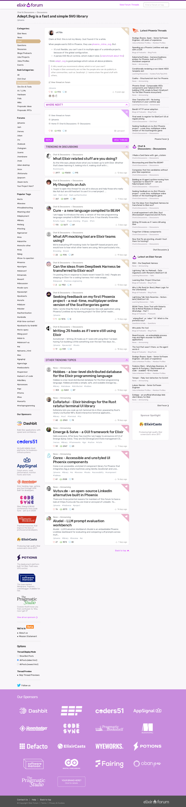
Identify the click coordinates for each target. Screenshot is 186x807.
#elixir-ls (21, 338)
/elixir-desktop (23, 165)
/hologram (21, 148)
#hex (19, 397)
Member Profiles (159, 43)
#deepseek (57, 281)
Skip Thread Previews (29, 675)
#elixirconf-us (23, 342)
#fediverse (66, 505)
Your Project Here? (25, 186)
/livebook (21, 144)
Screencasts (155, 105)
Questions (152, 323)
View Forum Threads (129, 5)
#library (56, 386)
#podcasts (22, 296)
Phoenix (152, 30)
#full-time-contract (26, 321)
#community (58, 169)
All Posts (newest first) (28, 664)
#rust (63, 416)
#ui (71, 472)
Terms (44, 803)
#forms (20, 393)
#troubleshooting (25, 208)
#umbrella (21, 317)
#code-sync (22, 288)
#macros (21, 262)
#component (110, 472)
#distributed (77, 386)
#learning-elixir (23, 212)
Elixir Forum (155, 256)
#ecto (20, 199)
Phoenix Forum (161, 139)
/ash (55, 195)
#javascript (67, 345)
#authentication (24, 313)
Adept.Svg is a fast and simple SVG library (52, 16)
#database (65, 386)
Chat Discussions (160, 250)
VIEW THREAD (121, 140)
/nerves (56, 442)
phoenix (55, 120)
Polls (19, 98)
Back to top (120, 550)
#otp (19, 250)
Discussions (42, 12)
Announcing (65, 368)
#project (76, 505)
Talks (152, 275)
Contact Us (22, 800)
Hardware (21, 94)
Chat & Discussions (25, 12)
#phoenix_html (24, 351)
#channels (21, 275)
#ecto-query (22, 330)
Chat (19, 41)
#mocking (57, 251)
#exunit (20, 279)
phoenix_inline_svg (101, 44)
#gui (84, 442)
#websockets (23, 368)
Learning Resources (140, 74)
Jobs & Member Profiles (141, 43)
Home (53, 124)
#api (19, 389)
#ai (81, 538)
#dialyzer (21, 304)
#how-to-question (25, 258)
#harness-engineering (73, 281)
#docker (20, 309)
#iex (19, 355)
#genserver (22, 233)
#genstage (22, 363)
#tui (79, 416)
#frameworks (75, 442)
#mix (19, 237)
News (55, 368)
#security (21, 401)
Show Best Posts (26, 656)
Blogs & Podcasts (139, 52)
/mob (19, 161)
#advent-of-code (25, 376)
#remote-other (24, 245)
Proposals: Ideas (24, 106)
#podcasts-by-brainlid (27, 325)
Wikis (19, 102)
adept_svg (60, 61)
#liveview (78, 472)
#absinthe (21, 241)
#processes (22, 384)
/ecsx (19, 169)
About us (23, 633)
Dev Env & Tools (24, 87)
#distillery (21, 380)
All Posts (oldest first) (28, 660)
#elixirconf (22, 271)
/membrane (22, 157)
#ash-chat (62, 195)
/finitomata (22, 173)
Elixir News (22, 33)
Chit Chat (153, 121)
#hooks (76, 345)
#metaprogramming (26, 406)
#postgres (22, 266)
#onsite (20, 300)
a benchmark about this (112, 56)
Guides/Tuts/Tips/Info (158, 74)
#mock (66, 251)
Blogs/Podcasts (24, 53)
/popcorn (21, 178)
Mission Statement (28, 636)
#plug (19, 254)
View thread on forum (60, 82)
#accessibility (98, 472)
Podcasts (152, 314)
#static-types (59, 221)
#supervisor (22, 372)
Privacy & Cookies (57, 803)
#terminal (72, 416)
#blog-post (22, 334)
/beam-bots (22, 182)
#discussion (22, 283)
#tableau (57, 475)
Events (20, 65)
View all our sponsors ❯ (27, 617)
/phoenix (20, 20)
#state (99, 442)
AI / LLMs (21, 91)
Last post (121, 131)
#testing (21, 229)
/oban (19, 135)
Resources (21, 49)
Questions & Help (139, 323)
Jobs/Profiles (23, 61)
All (18, 75)
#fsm (92, 221)
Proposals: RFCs (24, 110)
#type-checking (73, 221)
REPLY (49, 140)
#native (91, 442)
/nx (18, 140)
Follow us (26, 685)
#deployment (23, 216)
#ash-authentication (78, 195)
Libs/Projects (23, 57)
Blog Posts (152, 52)
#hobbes (87, 386)
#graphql (21, 359)
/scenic (20, 152)
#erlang (20, 224)
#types (85, 221)
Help (34, 800)
